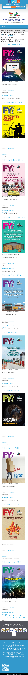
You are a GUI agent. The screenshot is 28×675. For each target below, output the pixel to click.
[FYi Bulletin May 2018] (13, 466)
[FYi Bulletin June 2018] (13, 409)
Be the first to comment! (8, 95)
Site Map (22, 625)
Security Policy (17, 624)
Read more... (4, 97)
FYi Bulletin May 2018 (10, 448)
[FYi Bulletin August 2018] (13, 294)
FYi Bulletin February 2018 (12, 44)
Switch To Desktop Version (14, 674)
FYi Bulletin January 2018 (12, 102)
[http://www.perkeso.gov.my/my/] (25, 630)
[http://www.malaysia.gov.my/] (3, 630)
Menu (3, 26)
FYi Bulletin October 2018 (12, 160)
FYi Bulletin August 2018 (11, 275)
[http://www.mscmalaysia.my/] (12, 630)
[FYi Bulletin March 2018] (13, 581)
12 (16, 617)
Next (20, 617)
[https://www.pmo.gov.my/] (7, 630)
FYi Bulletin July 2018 (10, 332)
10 (10, 617)
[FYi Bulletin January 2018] (13, 121)
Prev (10, 615)
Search (13, 6)
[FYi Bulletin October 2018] (13, 179)
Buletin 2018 (11, 90)
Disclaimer (15, 625)
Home (3, 34)
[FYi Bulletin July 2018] (13, 352)
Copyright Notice (7, 625)
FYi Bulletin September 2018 (13, 217)
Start (6, 615)
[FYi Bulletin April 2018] (13, 523)
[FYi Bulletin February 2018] (13, 64)
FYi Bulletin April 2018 (10, 504)
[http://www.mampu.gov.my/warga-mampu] (14, 634)
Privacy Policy (8, 624)
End (24, 617)
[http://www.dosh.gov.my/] (20, 630)
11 (13, 617)
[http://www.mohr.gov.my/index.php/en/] (16, 630)
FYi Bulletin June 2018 (10, 390)
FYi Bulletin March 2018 (11, 562)
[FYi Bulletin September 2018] (13, 236)
